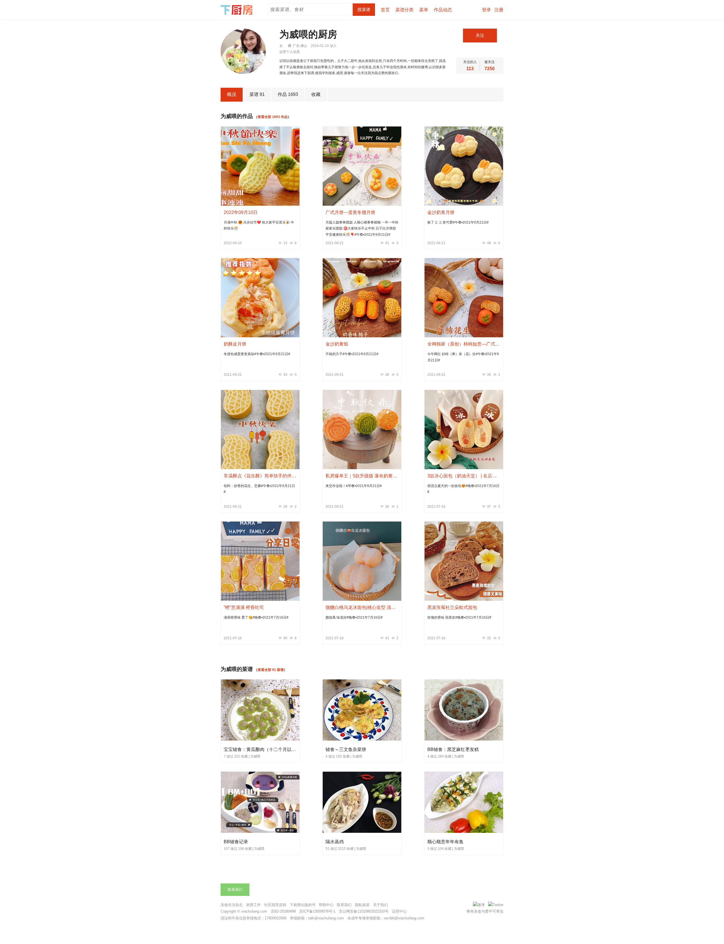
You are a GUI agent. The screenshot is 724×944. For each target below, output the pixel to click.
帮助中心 (326, 905)
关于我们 (380, 905)
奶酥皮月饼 (235, 344)
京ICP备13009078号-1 (317, 911)
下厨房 (238, 10)
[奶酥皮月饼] (260, 297)
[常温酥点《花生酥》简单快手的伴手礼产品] (260, 429)
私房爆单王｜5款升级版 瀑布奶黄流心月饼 (368, 475)
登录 (486, 9)
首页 (385, 9)
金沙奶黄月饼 (440, 212)
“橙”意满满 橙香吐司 (244, 607)
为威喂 (255, 756)
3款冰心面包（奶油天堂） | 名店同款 (464, 475)
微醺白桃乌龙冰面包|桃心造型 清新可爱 (365, 607)
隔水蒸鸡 (335, 841)
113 (470, 68)
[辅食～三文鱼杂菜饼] (362, 739)
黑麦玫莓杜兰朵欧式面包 (452, 607)
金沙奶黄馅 (337, 344)
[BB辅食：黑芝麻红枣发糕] (464, 739)
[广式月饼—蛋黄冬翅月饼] (362, 166)
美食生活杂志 (232, 905)
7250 (489, 68)
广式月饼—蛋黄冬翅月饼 (350, 212)
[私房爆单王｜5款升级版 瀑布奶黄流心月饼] (362, 429)
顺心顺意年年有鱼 (445, 841)
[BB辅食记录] (260, 832)
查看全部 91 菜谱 (271, 670)
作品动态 (443, 9)
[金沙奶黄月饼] (464, 166)
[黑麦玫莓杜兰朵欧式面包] (464, 561)
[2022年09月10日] (260, 166)
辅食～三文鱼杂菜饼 (346, 749)
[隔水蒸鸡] (362, 832)
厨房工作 (253, 905)
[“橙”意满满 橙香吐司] (260, 561)
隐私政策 (362, 905)
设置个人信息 (289, 52)
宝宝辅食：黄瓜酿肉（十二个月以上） (262, 749)
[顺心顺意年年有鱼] (464, 832)
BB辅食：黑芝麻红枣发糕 (453, 749)
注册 (498, 9)
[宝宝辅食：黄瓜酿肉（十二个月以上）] (260, 739)
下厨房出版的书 (302, 905)
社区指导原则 (275, 905)
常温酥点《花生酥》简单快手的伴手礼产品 (267, 475)
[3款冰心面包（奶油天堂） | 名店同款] (464, 429)
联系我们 (235, 889)
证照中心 (399, 911)
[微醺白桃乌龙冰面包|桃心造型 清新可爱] (362, 561)
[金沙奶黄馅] (362, 297)
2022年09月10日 (241, 212)
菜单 (423, 9)
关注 (480, 35)
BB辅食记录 (236, 841)
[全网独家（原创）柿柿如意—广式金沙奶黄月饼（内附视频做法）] (464, 297)
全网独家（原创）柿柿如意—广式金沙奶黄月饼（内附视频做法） (493, 344)
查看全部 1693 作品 (273, 117)
